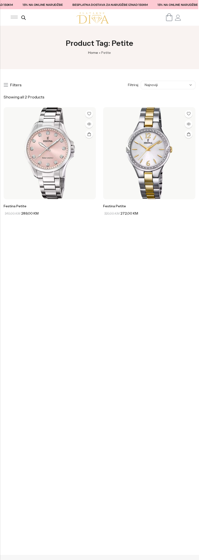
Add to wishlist (89, 114)
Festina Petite (15, 206)
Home (93, 52)
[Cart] (169, 17)
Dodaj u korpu (89, 134)
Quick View (89, 124)
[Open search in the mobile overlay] (23, 18)
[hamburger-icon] (14, 17)
